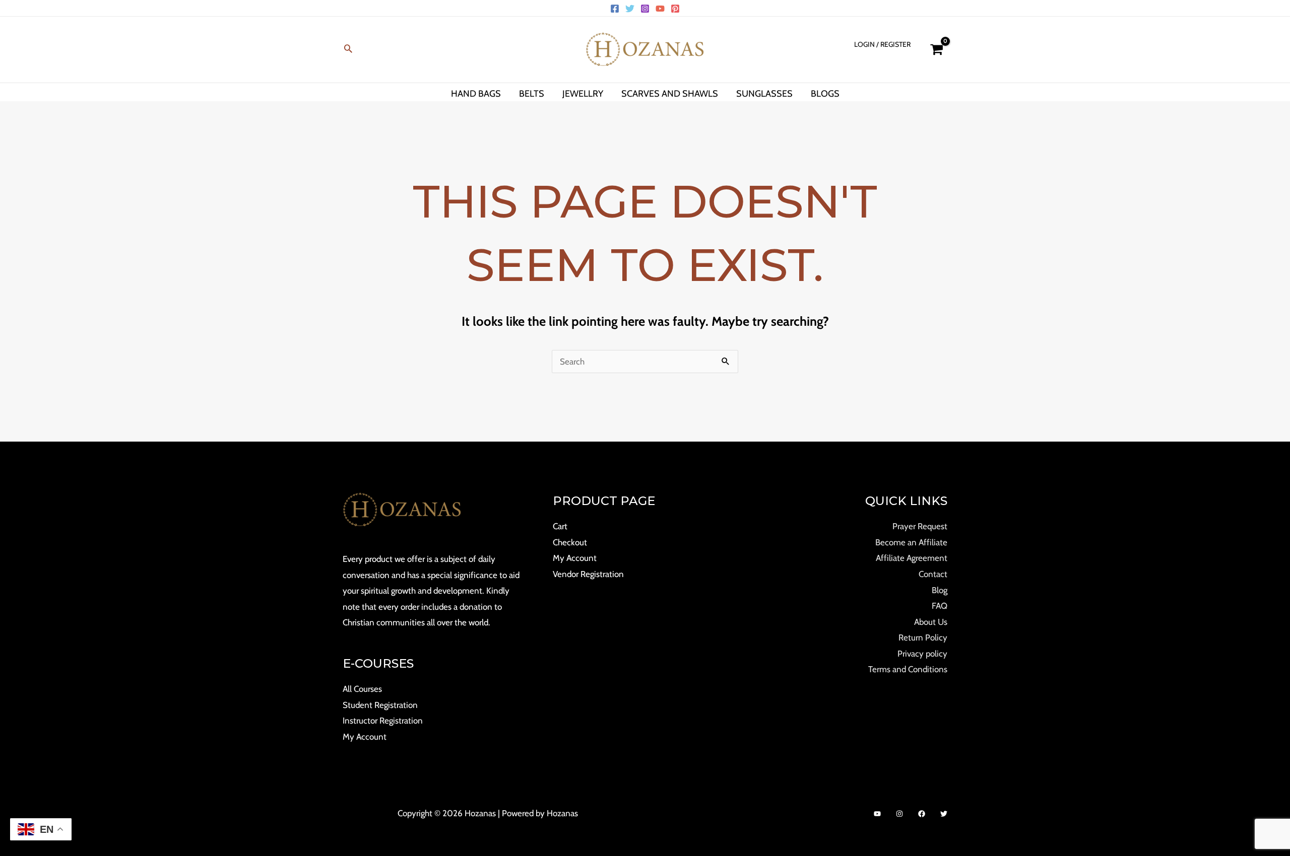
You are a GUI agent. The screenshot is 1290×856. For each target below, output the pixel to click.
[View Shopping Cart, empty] (936, 49)
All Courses (362, 689)
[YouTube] (660, 8)
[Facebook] (614, 8)
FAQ (939, 606)
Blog (939, 590)
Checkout (570, 542)
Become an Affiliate (911, 542)
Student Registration (380, 705)
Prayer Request (919, 526)
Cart (560, 526)
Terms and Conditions (907, 669)
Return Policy (922, 637)
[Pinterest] (675, 8)
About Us (930, 622)
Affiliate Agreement (911, 558)
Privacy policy (922, 654)
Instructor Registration (383, 721)
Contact (933, 574)
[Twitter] (629, 8)
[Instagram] (645, 8)
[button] (348, 49)
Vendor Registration (588, 574)
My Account (364, 737)
